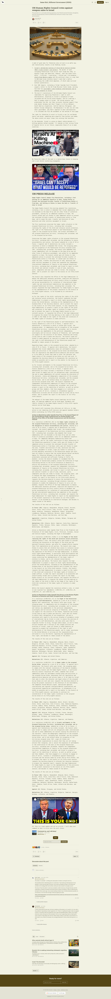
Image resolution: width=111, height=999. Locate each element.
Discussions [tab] (42, 936)
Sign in (107, 2)
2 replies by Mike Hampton (41, 901)
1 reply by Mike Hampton (41, 924)
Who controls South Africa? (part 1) (43, 940)
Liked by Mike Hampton (40, 907)
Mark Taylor (37, 877)
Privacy (55, 989)
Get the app (61, 993)
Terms (58, 989)
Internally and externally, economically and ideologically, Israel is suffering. (48, 963)
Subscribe (100, 2)
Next (75, 856)
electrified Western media (43, 77)
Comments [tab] (35, 865)
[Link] (30, 194)
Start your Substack (52, 993)
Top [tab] (33, 936)
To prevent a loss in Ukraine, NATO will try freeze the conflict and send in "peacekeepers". (48, 954)
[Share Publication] (95, 2)
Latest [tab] (37, 936)
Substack (49, 996)
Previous (37, 856)
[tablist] (37, 865)
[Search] (92, 2)
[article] (55, 943)
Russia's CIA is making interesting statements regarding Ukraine (49, 951)
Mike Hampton (38, 18)
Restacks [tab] (40, 865)
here (33, 401)
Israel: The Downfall (38, 962)
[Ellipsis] (78, 877)
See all (34, 970)
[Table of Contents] (1, 499)
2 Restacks (47, 847)
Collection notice (64, 989)
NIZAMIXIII (37, 906)
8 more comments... (36, 930)
